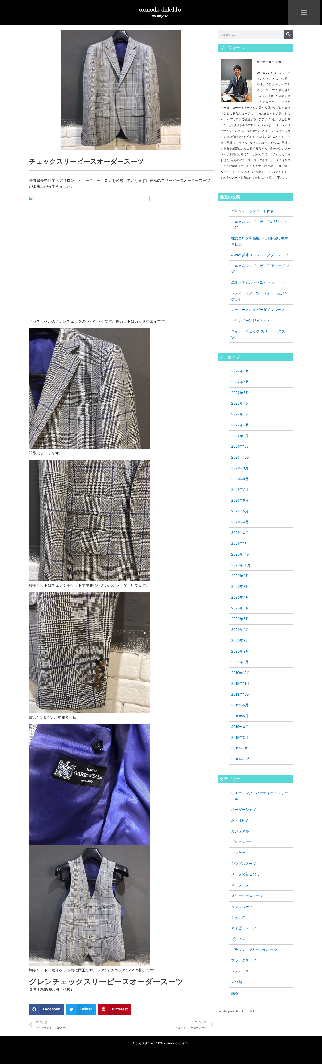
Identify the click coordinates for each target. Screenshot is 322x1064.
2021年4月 (240, 522)
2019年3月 (240, 726)
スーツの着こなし (245, 874)
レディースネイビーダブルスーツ (257, 309)
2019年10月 (240, 694)
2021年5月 (239, 511)
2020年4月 (240, 629)
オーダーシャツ (243, 809)
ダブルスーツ (241, 906)
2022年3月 (240, 414)
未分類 (236, 982)
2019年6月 (239, 705)
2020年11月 (240, 554)
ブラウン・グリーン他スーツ (254, 949)
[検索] (288, 34)
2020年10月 (241, 565)
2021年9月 (239, 468)
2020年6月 (240, 608)
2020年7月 (240, 597)
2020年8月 (240, 586)
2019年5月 (239, 716)
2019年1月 (239, 748)
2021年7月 (239, 489)
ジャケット (240, 852)
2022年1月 (239, 436)
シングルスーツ (243, 863)
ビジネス (238, 939)
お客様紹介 (240, 820)
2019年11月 (240, 683)
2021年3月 (240, 532)
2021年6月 (239, 500)
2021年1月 (239, 543)
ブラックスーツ (243, 960)
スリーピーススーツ (247, 895)
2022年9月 (240, 371)
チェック (238, 917)
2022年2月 (240, 425)
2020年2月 (240, 651)
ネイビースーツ (243, 928)
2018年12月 (240, 759)
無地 (234, 993)
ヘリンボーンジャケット (250, 320)
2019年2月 (239, 737)
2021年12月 (240, 446)
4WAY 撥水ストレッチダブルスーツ (259, 255)
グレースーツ (241, 842)
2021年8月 (239, 479)
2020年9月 (240, 575)
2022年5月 (240, 392)
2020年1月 (239, 662)
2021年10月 (240, 457)
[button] (303, 12)
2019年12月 (240, 672)
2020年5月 (240, 619)
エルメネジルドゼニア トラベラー (258, 282)
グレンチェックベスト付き (252, 211)
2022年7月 (240, 382)
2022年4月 (240, 403)
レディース (240, 971)
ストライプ (240, 885)
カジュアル (240, 831)
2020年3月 (240, 640)
